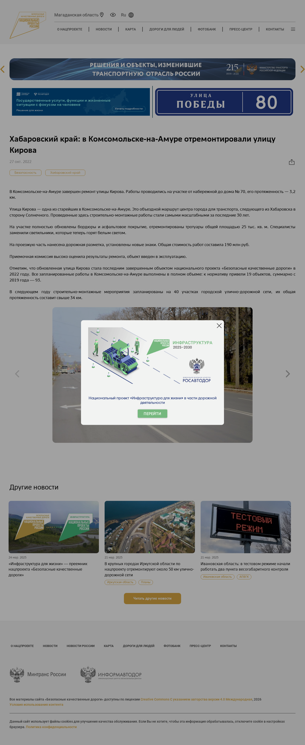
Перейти (152, 413)
